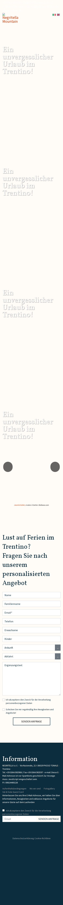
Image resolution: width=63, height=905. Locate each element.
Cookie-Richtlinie (42, 838)
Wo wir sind (35, 788)
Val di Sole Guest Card (13, 791)
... (57, 647)
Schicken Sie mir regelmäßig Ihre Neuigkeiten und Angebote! (30, 711)
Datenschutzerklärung (23, 838)
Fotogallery (49, 788)
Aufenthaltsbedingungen (14, 788)
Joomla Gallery (20, 505)
